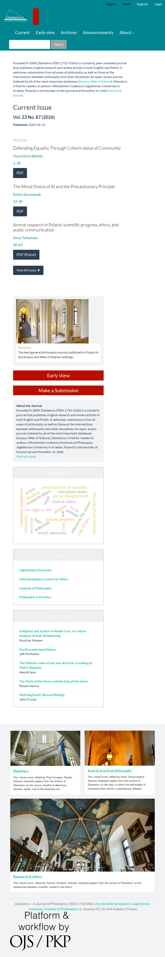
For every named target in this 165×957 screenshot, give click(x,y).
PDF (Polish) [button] (26, 254)
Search (58, 44)
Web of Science (100, 81)
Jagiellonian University (35, 570)
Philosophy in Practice (35, 597)
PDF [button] (20, 173)
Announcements (98, 32)
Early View (58, 375)
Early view (45, 32)
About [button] (126, 32)
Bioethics (21, 771)
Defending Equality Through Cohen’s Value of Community (67, 148)
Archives (69, 32)
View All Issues (26, 270)
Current (22, 32)
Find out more (26, 456)
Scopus (84, 81)
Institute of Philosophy (35, 588)
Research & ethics (27, 876)
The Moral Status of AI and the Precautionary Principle (64, 186)
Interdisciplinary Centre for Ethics (43, 579)
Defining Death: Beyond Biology (42, 695)
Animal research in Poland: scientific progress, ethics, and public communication (66, 227)
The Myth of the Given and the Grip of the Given (53, 681)
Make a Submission (58, 390)
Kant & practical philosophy (110, 770)
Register (142, 4)
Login (158, 4)
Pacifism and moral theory (38, 649)
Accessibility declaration (112, 904)
